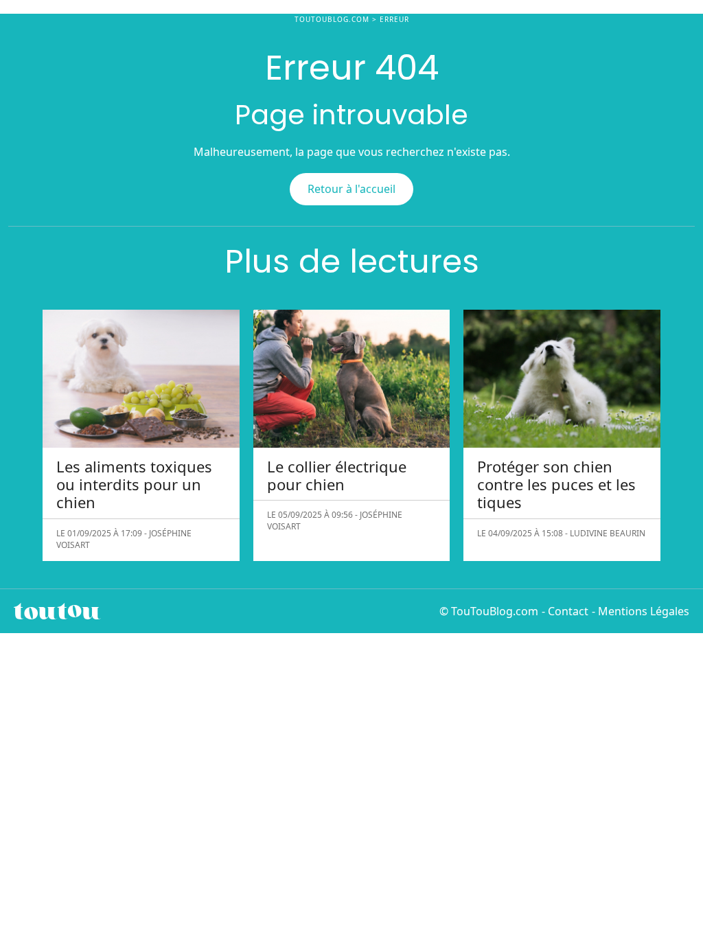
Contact (568, 611)
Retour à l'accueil (351, 188)
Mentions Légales (643, 611)
